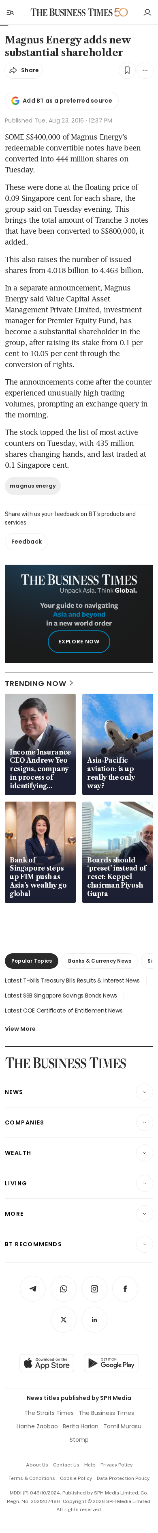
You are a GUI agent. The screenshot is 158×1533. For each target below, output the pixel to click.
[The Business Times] (71, 12)
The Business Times (106, 1413)
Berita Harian (80, 1426)
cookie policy (76, 1478)
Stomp (79, 1440)
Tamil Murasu (122, 1426)
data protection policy (123, 1478)
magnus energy (33, 486)
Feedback (26, 542)
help (90, 1465)
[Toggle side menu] (9, 12)
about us (37, 1465)
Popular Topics (31, 960)
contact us (66, 1465)
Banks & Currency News (99, 960)
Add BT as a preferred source (67, 101)
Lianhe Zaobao (37, 1426)
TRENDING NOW (35, 683)
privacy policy (116, 1465)
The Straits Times (49, 1413)
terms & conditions (32, 1478)
